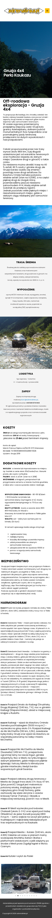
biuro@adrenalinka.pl (29, 400)
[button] (15, 895)
